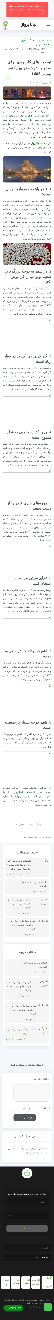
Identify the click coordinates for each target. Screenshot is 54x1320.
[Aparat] (21, 1269)
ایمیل (24, 1108)
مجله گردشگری (28, 40)
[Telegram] (34, 1269)
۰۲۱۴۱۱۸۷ (14, 1308)
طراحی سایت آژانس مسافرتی (40, 1307)
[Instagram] (27, 1269)
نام (45, 1108)
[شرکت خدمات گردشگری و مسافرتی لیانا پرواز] (19, 25)
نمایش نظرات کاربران (27, 1136)
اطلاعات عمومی (43, 44)
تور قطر (32, 115)
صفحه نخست (45, 40)
